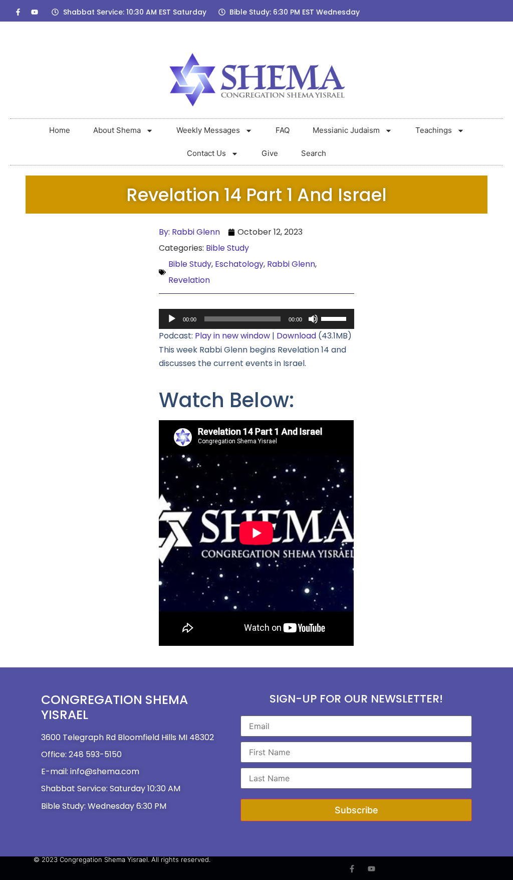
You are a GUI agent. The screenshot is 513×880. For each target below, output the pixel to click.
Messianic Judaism (346, 130)
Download (296, 335)
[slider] (335, 318)
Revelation (189, 280)
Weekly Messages (208, 130)
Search (313, 153)
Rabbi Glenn (291, 264)
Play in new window (232, 335)
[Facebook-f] (18, 12)
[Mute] (313, 319)
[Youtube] (35, 12)
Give (270, 153)
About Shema (117, 130)
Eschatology (239, 264)
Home (59, 130)
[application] (256, 319)
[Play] (172, 319)
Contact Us (206, 153)
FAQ (283, 130)
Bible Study (227, 248)
